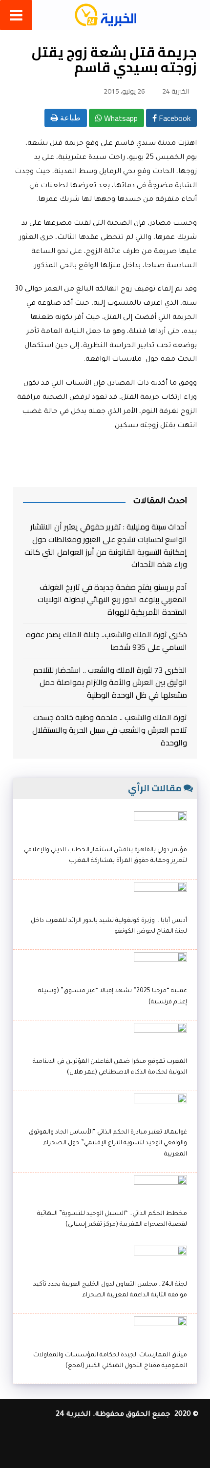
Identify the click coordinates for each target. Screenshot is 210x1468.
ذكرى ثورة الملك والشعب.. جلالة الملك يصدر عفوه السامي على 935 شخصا (106, 640)
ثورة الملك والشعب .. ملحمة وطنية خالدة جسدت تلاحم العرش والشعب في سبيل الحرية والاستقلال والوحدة (109, 730)
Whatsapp (120, 118)
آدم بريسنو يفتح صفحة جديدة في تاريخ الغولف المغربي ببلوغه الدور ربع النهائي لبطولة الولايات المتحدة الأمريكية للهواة (112, 600)
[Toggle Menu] (16, 15)
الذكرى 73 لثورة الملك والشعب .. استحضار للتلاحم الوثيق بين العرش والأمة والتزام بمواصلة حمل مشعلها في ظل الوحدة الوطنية (110, 683)
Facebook (173, 118)
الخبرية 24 (175, 91)
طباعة (69, 118)
